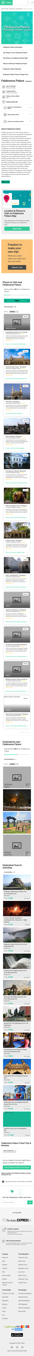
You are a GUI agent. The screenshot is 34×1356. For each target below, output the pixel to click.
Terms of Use (11, 1351)
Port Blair (5, 1318)
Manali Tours (22, 1275)
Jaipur (4, 1308)
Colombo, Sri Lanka (8, 1293)
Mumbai (4, 1304)
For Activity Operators (25, 1293)
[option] (17, 27)
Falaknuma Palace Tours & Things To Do (15, 74)
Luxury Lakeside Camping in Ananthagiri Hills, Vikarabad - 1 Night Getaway (15, 920)
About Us (5, 1257)
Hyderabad (19, 9)
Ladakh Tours (22, 1282)
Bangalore (5, 1300)
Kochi (4, 1311)
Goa (3, 1315)
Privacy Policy (22, 1351)
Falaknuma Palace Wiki (12, 102)
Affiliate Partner (23, 1297)
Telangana (12, 9)
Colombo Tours (23, 1257)
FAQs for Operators (24, 1308)
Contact (4, 1268)
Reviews (4, 1265)
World (2, 9)
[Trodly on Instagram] (17, 1347)
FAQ (3, 1272)
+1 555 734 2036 (17, 1234)
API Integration (22, 1304)
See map (22, 333)
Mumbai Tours (22, 1265)
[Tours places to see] (6, 2)
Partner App (22, 1311)
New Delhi (5, 1297)
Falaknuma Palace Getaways (12, 69)
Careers (4, 1279)
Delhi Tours (21, 1261)
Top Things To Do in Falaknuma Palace (15, 53)
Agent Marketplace (24, 1300)
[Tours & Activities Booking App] (17, 1335)
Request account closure (7, 1284)
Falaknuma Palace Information (12, 47)
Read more (9, 340)
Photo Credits (6, 1275)
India (6, 9)
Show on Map (17, 229)
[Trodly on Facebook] (12, 1347)
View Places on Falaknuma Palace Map (15, 58)
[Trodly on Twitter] (22, 1347)
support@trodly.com (12, 1232)
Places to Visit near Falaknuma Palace (15, 63)
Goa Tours (21, 1272)
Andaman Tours (23, 1279)
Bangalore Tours (23, 1268)
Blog (3, 1261)
